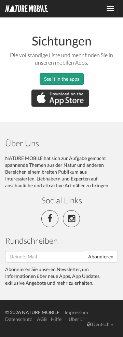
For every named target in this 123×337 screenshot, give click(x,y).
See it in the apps (61, 79)
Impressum (76, 312)
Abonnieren (100, 256)
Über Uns (78, 319)
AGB (42, 319)
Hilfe (56, 319)
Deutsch (101, 324)
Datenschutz (18, 319)
